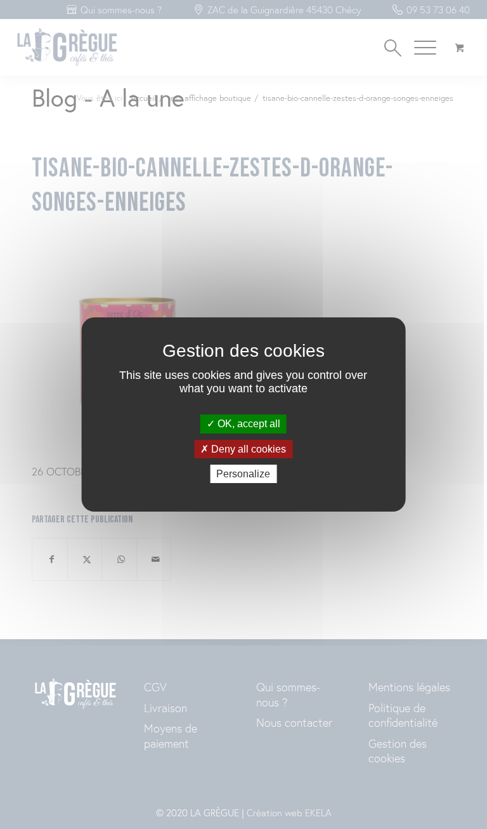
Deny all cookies (247, 449)
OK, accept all (247, 423)
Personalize (243, 473)
